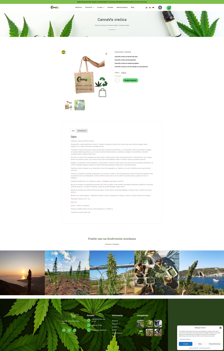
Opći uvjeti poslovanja (204, 348)
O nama (99, 7)
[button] (220, 328)
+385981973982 (97, 319)
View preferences (214, 344)
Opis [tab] (73, 131)
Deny (200, 344)
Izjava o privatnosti (193, 348)
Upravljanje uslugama (185, 339)
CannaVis (106, 181)
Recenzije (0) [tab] (82, 131)
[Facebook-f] (63, 330)
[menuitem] (146, 7)
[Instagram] (69, 330)
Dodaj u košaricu (130, 80)
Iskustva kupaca (122, 7)
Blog (132, 7)
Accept (185, 344)
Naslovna (78, 7)
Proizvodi (88, 7)
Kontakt (110, 7)
